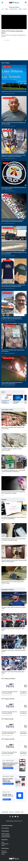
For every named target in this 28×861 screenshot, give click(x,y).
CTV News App (5, 811)
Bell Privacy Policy (5, 833)
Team (22, 811)
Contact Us (11, 811)
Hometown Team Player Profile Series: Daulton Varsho (13, 651)
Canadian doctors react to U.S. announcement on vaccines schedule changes (13, 539)
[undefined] (10, 688)
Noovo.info (4, 850)
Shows (6, 9)
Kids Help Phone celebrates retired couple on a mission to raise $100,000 (13, 518)
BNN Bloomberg (5, 843)
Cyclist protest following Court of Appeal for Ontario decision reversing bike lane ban (12, 220)
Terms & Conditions (6, 835)
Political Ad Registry (6, 836)
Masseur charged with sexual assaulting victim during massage (13, 123)
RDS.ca (3, 853)
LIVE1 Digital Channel (16, 402)
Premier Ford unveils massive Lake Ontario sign (13, 91)
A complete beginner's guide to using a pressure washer (11, 449)
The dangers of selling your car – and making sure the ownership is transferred (13, 471)
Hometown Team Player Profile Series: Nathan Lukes (13, 608)
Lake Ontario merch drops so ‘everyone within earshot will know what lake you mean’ (13, 285)
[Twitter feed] (10, 816)
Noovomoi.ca (4, 852)
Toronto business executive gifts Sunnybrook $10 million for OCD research (14, 561)
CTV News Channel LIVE (5, 402)
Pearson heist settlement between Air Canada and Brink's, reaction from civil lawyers (13, 155)
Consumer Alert (13, 9)
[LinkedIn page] (18, 816)
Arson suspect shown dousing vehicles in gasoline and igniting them (12, 383)
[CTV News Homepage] (14, 2)
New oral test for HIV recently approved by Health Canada (12, 582)
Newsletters (17, 811)
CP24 (3, 842)
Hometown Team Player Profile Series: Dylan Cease (12, 672)
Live (2, 9)
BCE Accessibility (5, 828)
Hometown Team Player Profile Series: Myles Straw (12, 629)
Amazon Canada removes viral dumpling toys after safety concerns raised (13, 492)
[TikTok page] (12, 816)
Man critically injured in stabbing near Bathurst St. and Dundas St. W (13, 188)
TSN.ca (3, 845)
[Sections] (2, 2)
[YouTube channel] (15, 816)
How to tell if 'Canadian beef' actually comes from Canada (12, 350)
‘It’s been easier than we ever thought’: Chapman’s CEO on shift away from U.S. (11, 318)
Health (20, 9)
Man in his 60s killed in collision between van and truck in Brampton (14, 253)
